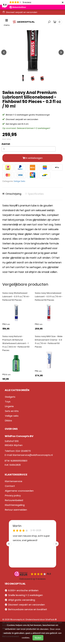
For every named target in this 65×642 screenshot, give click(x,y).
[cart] (55, 22)
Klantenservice (13, 481)
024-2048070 (23, 451)
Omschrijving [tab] (13, 194)
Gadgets (10, 396)
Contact (10, 486)
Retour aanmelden (16, 509)
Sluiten (38, 637)
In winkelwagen (34, 158)
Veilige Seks (19, 181)
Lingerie (9, 406)
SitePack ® (51, 619)
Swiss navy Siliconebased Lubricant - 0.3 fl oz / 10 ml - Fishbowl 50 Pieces (48, 296)
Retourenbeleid (14, 500)
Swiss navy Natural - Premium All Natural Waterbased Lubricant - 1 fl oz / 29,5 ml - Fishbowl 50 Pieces (16, 343)
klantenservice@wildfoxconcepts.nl (33, 455)
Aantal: (6, 144)
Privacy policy (13, 495)
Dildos (8, 420)
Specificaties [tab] (35, 194)
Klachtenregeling (15, 505)
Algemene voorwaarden (19, 490)
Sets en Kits (12, 411)
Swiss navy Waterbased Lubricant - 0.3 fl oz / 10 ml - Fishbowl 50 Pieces (16, 296)
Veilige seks (11, 415)
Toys (7, 401)
